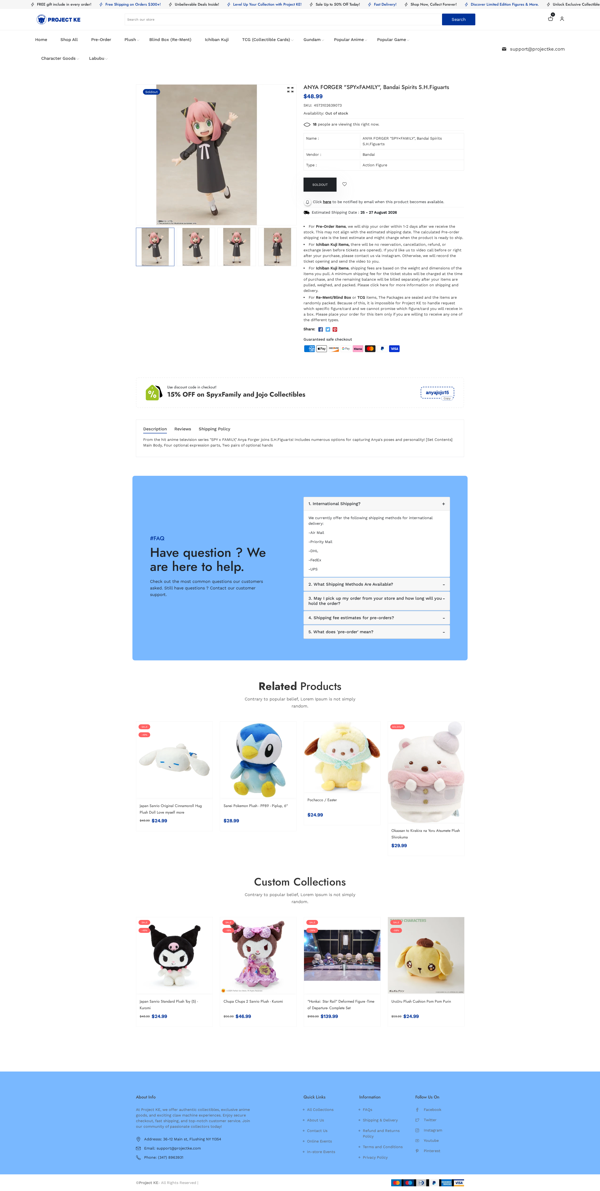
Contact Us (317, 1130)
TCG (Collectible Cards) (266, 39)
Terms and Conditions (383, 1147)
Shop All (69, 39)
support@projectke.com (537, 49)
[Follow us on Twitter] (327, 329)
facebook (432, 1109)
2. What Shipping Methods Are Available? (350, 584)
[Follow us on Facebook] (320, 329)
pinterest (432, 1151)
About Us (315, 1120)
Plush (130, 39)
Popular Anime (349, 39)
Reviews (182, 429)
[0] (550, 19)
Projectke (208, 1182)
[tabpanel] (155, 247)
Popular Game (391, 39)
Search (459, 19)
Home (41, 39)
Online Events (319, 1141)
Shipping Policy (214, 429)
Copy (447, 398)
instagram (433, 1130)
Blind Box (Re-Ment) (170, 39)
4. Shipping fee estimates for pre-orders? (351, 617)
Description (155, 429)
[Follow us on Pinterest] (335, 329)
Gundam (312, 39)
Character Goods (58, 58)
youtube (431, 1140)
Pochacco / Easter (322, 800)
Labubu (96, 58)
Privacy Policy (375, 1157)
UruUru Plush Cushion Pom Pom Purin (421, 1001)
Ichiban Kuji (217, 39)
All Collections (320, 1109)
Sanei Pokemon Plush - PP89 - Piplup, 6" (256, 805)
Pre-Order (101, 39)
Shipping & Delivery (380, 1120)
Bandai (369, 154)
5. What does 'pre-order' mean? (340, 631)
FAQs (367, 1109)
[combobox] (300, 19)
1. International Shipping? (334, 503)
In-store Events (321, 1152)
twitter (430, 1120)
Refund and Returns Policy (381, 1133)
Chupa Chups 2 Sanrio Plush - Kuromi (253, 1001)
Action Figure (375, 165)
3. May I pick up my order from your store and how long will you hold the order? (375, 601)
